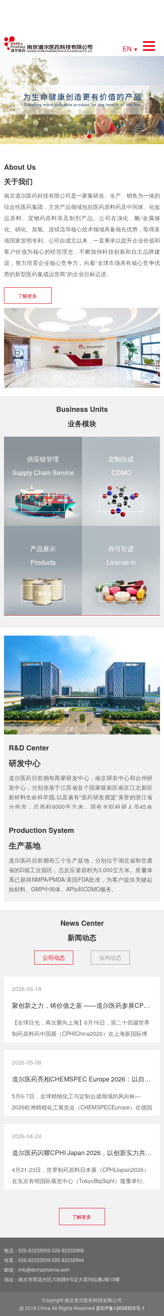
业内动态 (110, 957)
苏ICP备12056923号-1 (120, 1307)
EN (130, 48)
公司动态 (54, 957)
